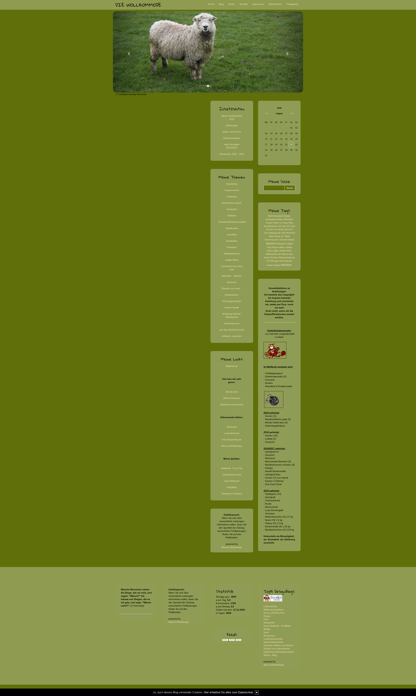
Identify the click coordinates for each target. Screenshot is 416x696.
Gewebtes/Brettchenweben (232, 222)
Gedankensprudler (273, 639)
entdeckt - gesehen (232, 336)
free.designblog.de (231, 439)
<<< (266, 113)
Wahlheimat (232, 366)
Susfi (266, 632)
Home (211, 4)
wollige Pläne (232, 260)
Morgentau (269, 635)
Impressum (258, 4)
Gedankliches (232, 295)
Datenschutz (275, 4)
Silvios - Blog (270, 655)
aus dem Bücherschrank (231, 329)
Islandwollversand (232, 474)
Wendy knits (232, 391)
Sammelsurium (232, 323)
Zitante (267, 616)
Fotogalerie (292, 4)
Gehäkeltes (232, 241)
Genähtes (232, 247)
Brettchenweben (231, 138)
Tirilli (266, 619)
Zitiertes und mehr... (231, 288)
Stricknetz (232, 427)
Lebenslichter (270, 606)
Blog (221, 4)
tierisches (232, 282)
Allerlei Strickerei (231, 398)
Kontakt (243, 4)
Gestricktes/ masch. (232, 203)
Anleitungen (232, 125)
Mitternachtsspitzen (274, 609)
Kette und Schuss (232, 131)
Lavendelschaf (231, 433)
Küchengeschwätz (231, 301)
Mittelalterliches (232, 253)
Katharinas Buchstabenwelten (279, 652)
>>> (292, 113)
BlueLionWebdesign (231, 446)
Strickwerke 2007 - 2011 (231, 154)
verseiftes (232, 234)
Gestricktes (232, 184)
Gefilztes (231, 215)
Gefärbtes (232, 196)
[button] (127, 52)
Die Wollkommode (138, 4)
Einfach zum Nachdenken (277, 648)
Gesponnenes (232, 190)
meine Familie (232, 307)
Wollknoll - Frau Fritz (231, 468)
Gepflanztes (232, 228)
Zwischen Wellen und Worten (279, 645)
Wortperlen (269, 622)
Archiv (231, 4)
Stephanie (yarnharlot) (231, 404)
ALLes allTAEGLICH (274, 613)
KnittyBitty (232, 487)
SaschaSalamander (274, 642)
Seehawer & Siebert (231, 493)
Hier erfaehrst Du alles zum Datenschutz (228, 692)
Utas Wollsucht (231, 481)
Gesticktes (231, 209)
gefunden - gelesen (232, 276)
